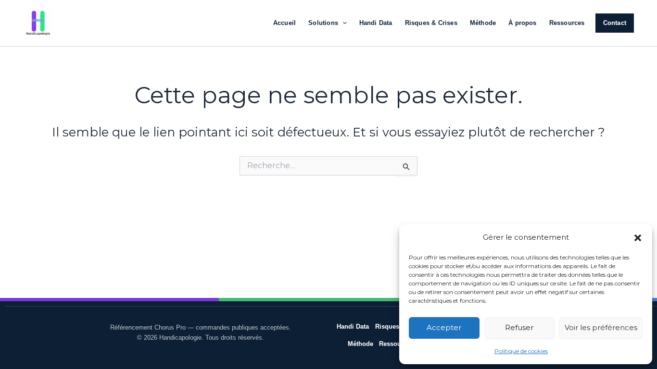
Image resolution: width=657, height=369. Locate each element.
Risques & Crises (431, 22)
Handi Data (375, 22)
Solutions (323, 22)
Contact (614, 22)
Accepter (444, 327)
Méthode (483, 22)
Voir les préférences (601, 327)
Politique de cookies (521, 351)
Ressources (567, 22)
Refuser (519, 327)
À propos (522, 22)
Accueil (284, 22)
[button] (638, 238)
